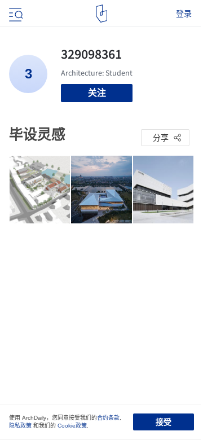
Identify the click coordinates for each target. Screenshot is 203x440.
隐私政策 (20, 426)
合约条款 (108, 418)
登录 (184, 13)
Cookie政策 (72, 426)
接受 (163, 421)
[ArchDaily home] (101, 14)
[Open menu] (15, 13)
